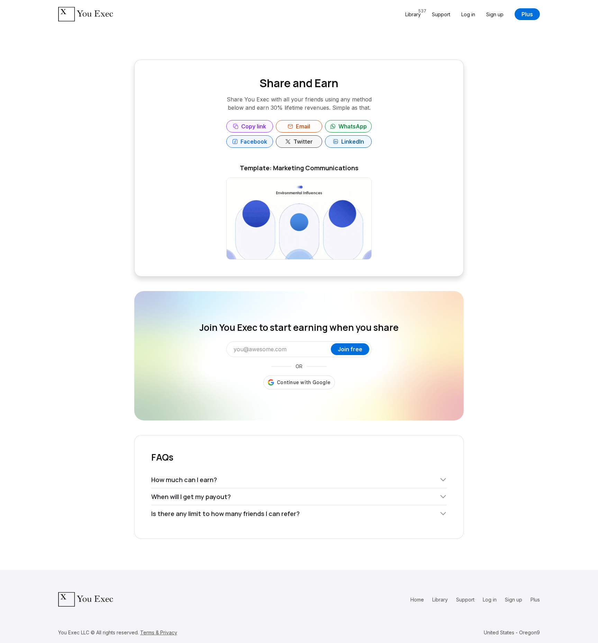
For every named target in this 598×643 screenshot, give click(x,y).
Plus (527, 14)
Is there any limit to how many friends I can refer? (225, 513)
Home (417, 600)
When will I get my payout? (191, 496)
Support (441, 14)
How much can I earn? (184, 480)
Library (440, 600)
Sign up (495, 14)
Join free (350, 349)
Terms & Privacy (158, 632)
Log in (468, 14)
